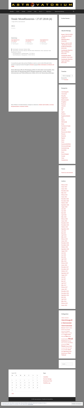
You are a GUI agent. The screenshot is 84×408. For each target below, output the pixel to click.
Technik (23, 11)
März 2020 (63, 217)
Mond (29, 49)
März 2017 (63, 285)
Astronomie (21, 49)
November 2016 (65, 293)
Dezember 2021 (65, 190)
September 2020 (65, 205)
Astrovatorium (66, 326)
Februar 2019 (64, 239)
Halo (62, 108)
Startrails (62, 349)
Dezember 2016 (65, 291)
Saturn (62, 140)
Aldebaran (63, 317)
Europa (62, 329)
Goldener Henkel (64, 332)
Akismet (32, 64)
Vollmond (19, 52)
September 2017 (65, 273)
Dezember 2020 (65, 198)
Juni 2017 (63, 279)
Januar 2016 (64, 305)
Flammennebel (63, 331)
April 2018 (63, 259)
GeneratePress (50, 399)
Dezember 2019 (65, 223)
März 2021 (63, 192)
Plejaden (67, 346)
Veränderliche (64, 160)
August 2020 (64, 206)
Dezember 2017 (65, 267)
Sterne (42, 50)
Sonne (62, 142)
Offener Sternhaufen (64, 342)
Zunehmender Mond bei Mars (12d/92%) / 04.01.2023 (67, 52)
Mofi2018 (30, 50)
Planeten (63, 134)
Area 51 (40, 11)
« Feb (12, 393)
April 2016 (63, 299)
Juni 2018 (63, 255)
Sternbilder (64, 150)
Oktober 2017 (64, 271)
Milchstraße (64, 122)
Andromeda (67, 317)
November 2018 (65, 245)
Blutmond (25, 50)
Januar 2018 (64, 265)
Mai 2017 (63, 281)
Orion (69, 342)
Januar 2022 (64, 188)
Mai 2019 (63, 233)
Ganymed (68, 331)
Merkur (63, 120)
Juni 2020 (63, 210)
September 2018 (65, 249)
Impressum (48, 11)
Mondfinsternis (37, 50)
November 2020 (65, 201)
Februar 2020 (64, 219)
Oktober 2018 (64, 247)
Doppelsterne (64, 97)
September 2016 (65, 295)
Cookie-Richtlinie (30, 404)
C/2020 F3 (67, 327)
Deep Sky (63, 96)
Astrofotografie (15, 49)
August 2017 (64, 275)
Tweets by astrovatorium (67, 172)
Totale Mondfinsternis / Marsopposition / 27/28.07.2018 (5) (24, 54)
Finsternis (25, 49)
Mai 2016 (63, 297)
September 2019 (65, 229)
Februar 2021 (64, 194)
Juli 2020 (63, 209)
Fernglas (65, 329)
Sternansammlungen (66, 146)
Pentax (71, 342)
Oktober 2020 (64, 202)
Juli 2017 (63, 277)
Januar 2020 (64, 221)
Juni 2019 (63, 231)
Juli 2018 (63, 253)
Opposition (64, 128)
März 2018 (63, 261)
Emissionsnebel (65, 100)
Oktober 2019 (64, 227)
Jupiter (63, 112)
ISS (62, 110)
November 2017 (65, 269)
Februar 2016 (64, 303)
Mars (62, 118)
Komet (69, 334)
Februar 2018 (64, 263)
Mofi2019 (66, 339)
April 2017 (63, 283)
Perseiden (63, 130)
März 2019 (63, 237)
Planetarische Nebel (66, 132)
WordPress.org (46, 383)
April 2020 (63, 215)
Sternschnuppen (65, 154)
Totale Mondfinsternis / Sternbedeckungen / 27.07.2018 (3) (24, 53)
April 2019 (63, 235)
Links (35, 11)
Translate (66, 79)
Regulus (63, 138)
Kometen (63, 114)
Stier (62, 351)
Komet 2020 (63, 336)
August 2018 (64, 251)
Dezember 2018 (65, 243)
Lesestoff (29, 11)
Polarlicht (63, 136)
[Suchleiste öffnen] (73, 11)
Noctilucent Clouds (65, 126)
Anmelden (45, 377)
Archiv (17, 11)
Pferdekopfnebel (63, 344)
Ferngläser (63, 101)
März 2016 (63, 301)
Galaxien (63, 106)
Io (63, 334)
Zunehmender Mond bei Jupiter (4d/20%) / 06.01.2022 (67, 61)
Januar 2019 (64, 241)
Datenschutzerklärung (59, 11)
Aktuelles (12, 11)
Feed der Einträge (47, 379)
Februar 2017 (64, 287)
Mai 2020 (63, 213)
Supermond (46, 50)
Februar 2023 (64, 184)
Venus (62, 158)
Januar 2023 (64, 186)
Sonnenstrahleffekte (66, 144)
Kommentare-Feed (47, 381)
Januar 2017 (64, 289)
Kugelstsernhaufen (65, 116)
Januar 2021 (64, 196)
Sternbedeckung (65, 148)
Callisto (70, 327)
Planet (68, 344)
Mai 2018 (63, 257)
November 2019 (65, 225)
